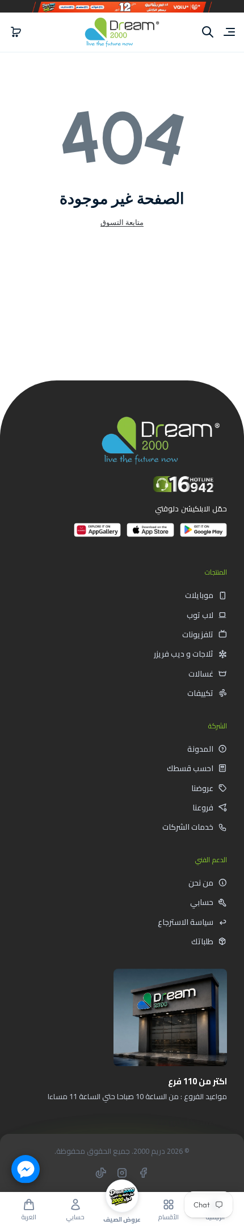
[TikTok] (101, 1172)
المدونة (200, 749)
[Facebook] (143, 1172)
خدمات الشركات (187, 827)
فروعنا (202, 807)
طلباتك (202, 941)
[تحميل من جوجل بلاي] (203, 534)
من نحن (200, 882)
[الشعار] (121, 32)
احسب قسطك (190, 768)
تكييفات (200, 693)
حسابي (201, 902)
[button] (16, 32)
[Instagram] (122, 1172)
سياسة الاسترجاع (185, 922)
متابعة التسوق (122, 222)
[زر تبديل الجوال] (228, 32)
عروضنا (202, 788)
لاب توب (200, 615)
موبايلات (199, 595)
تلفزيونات (197, 634)
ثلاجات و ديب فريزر (183, 654)
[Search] (207, 32)
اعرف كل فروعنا (186, 1122)
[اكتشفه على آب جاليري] (97, 534)
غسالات (200, 673)
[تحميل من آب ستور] (150, 534)
